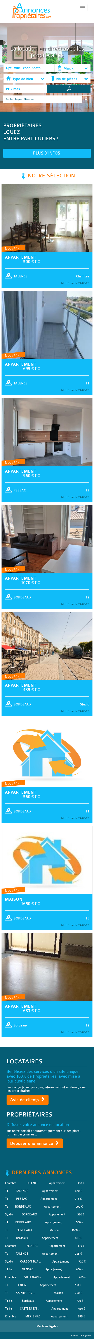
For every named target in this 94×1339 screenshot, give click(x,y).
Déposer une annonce (32, 1143)
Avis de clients (25, 1099)
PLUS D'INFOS (47, 153)
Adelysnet (85, 1335)
